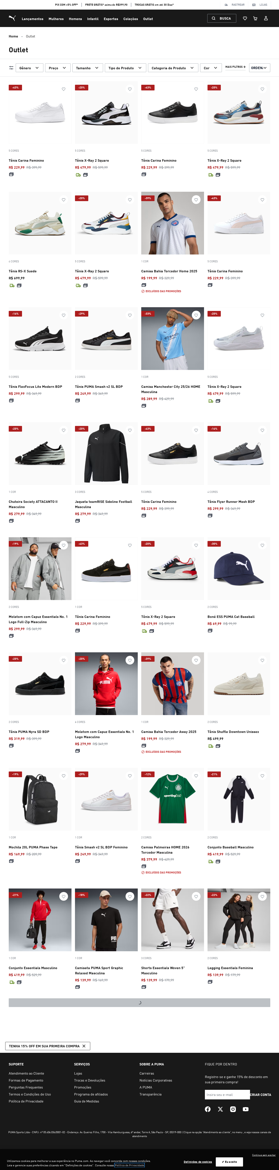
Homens (75, 19)
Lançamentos (32, 19)
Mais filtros (234, 66)
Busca (225, 18)
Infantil (93, 19)
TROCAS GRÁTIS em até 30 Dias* (154, 4)
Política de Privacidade (129, 1165)
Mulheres (56, 19)
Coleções (130, 19)
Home (13, 36)
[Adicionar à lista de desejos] (63, 89)
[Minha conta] (266, 18)
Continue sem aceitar (264, 1154)
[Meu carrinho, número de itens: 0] (255, 18)
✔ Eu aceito (229, 1161)
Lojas (263, 4)
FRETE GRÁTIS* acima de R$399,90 (106, 4)
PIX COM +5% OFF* (66, 4)
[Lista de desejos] (245, 18)
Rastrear (238, 4)
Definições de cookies (198, 1161)
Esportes (111, 19)
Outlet (148, 19)
